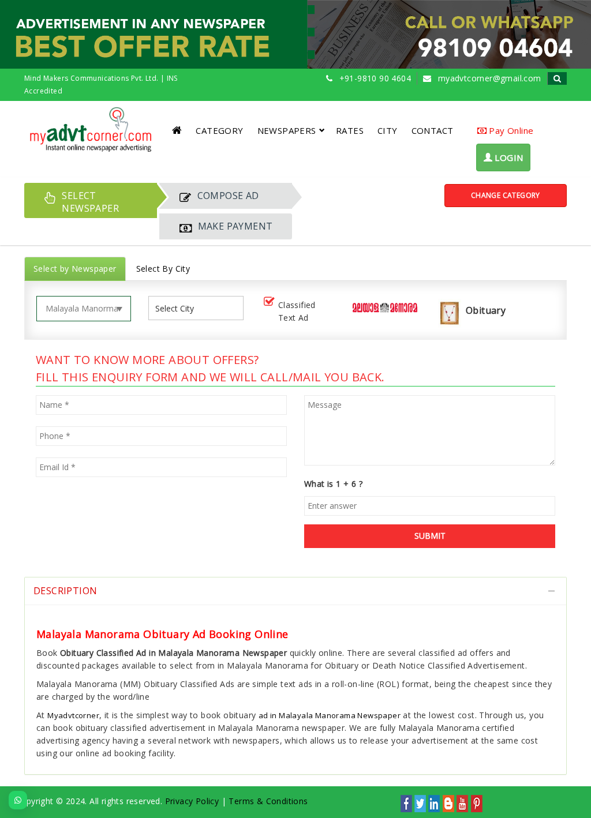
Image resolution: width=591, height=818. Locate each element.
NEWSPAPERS (286, 130)
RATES (350, 130)
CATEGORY (219, 130)
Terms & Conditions (268, 801)
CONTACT (433, 130)
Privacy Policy (192, 801)
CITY (387, 130)
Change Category (505, 195)
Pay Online (510, 130)
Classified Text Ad (297, 311)
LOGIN (507, 157)
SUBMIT (430, 535)
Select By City (163, 268)
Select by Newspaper (75, 268)
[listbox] (178, 308)
